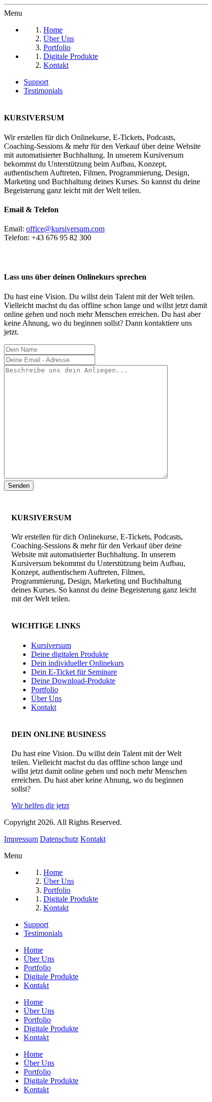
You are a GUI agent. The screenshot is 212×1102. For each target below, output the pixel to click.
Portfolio (44, 689)
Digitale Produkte (51, 976)
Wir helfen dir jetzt (40, 805)
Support (36, 82)
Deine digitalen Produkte (69, 654)
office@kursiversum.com (65, 229)
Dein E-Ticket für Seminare (74, 672)
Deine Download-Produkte (73, 681)
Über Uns (46, 698)
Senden (19, 485)
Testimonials (43, 90)
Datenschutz (59, 839)
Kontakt (43, 707)
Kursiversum (51, 645)
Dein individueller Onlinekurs (77, 663)
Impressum (21, 839)
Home (33, 950)
